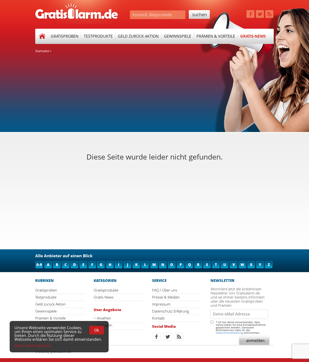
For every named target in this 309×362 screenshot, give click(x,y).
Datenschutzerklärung (229, 332)
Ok (96, 330)
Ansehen (104, 318)
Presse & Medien (166, 297)
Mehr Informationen (32, 346)
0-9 (39, 264)
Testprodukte (98, 36)
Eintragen (104, 325)
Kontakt (158, 318)
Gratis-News (253, 36)
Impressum (161, 304)
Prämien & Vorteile (216, 36)
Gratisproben (64, 36)
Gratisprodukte (106, 290)
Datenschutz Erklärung (170, 311)
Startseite (42, 51)
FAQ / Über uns (164, 290)
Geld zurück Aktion (138, 36)
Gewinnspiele (177, 36)
